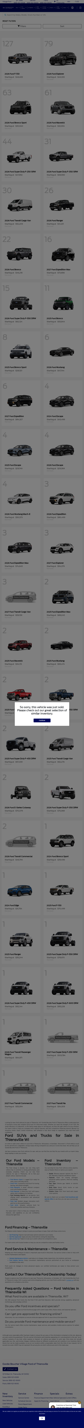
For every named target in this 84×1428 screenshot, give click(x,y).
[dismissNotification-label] (79, 1402)
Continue (42, 720)
